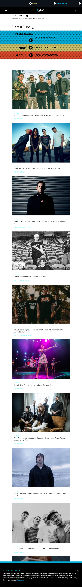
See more (20, 580)
